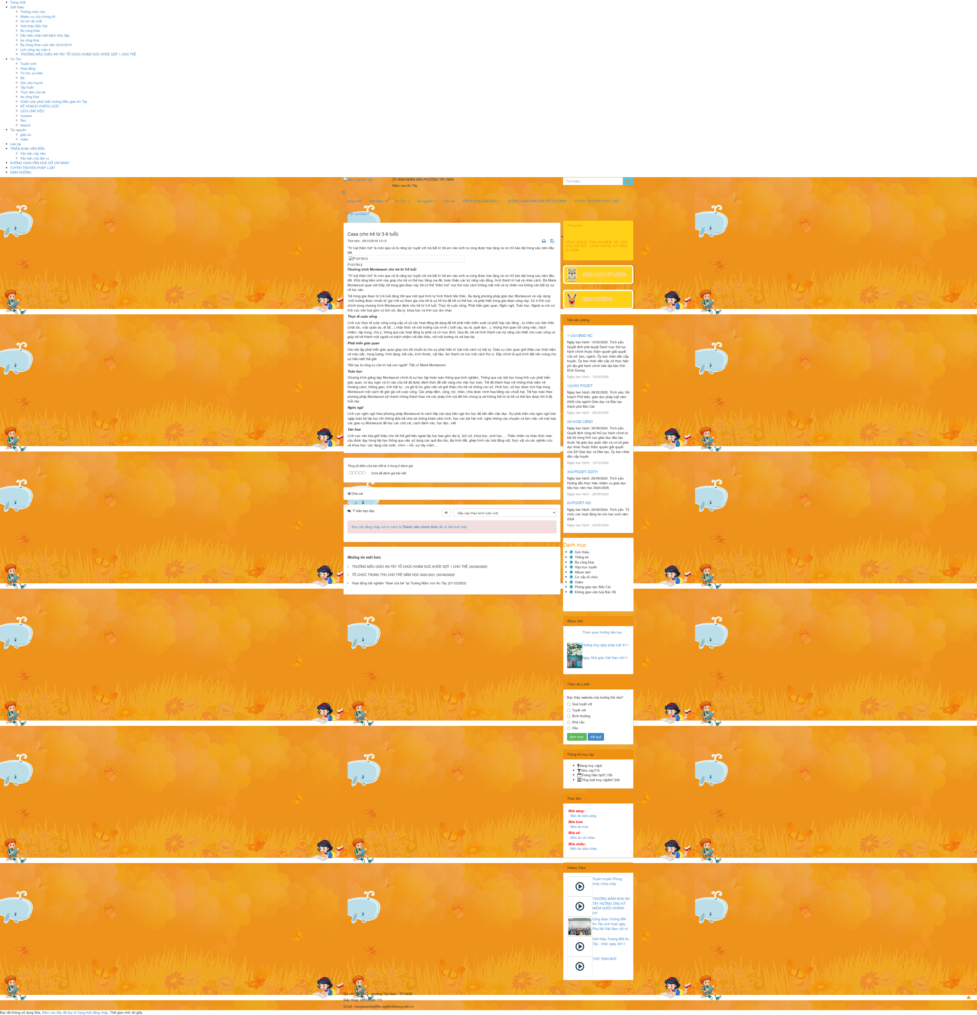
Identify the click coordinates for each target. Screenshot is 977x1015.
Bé (22, 77)
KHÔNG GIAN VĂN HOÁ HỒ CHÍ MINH (39, 162)
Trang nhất (354, 201)
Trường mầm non (32, 11)
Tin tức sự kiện (31, 73)
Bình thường (581, 716)
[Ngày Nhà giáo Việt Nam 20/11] (574, 661)
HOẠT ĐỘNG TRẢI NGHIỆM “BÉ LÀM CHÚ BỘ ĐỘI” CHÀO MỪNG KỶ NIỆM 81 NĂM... (596, 246)
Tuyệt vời (579, 710)
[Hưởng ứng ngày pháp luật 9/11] (574, 649)
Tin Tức (15, 59)
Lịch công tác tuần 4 (35, 49)
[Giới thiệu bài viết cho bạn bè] (537, 240)
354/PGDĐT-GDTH (582, 471)
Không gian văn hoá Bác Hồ (595, 592)
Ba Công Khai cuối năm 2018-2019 (45, 44)
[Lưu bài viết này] (552, 240)
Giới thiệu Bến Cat (33, 25)
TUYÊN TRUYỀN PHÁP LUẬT (32, 167)
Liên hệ (15, 144)
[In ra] (544, 240)
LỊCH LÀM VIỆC (32, 110)
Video (579, 582)
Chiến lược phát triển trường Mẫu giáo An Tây (53, 101)
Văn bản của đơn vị (34, 158)
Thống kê (581, 557)
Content (26, 115)
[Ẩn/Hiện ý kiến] (446, 512)
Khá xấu (578, 722)
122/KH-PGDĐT (580, 385)
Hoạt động (27, 68)
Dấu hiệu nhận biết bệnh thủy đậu (45, 35)
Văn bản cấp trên (33, 153)
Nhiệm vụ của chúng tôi (37, 16)
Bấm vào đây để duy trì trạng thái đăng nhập (75, 1012)
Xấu (575, 728)
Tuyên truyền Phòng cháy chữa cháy (607, 881)
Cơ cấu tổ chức (586, 577)
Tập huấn (27, 87)
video (24, 139)
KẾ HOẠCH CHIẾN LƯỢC (39, 106)
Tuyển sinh (28, 63)
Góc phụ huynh (31, 82)
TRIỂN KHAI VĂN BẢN (27, 148)
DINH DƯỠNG (20, 172)
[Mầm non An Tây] (366, 179)
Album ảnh (583, 572)
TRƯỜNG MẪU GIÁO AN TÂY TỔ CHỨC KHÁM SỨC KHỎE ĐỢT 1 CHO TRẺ (78, 54)
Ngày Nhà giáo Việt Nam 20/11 (605, 657)
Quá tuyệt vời (582, 704)
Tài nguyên (18, 129)
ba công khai (29, 40)
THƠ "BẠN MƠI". (605, 958)
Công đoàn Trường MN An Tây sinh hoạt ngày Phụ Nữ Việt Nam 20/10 (610, 924)
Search (25, 125)
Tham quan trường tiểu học (602, 632)
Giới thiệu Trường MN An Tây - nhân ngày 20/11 (611, 941)
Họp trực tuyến (586, 567)
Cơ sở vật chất (31, 21)
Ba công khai (30, 30)
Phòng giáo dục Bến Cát (593, 587)
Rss (23, 120)
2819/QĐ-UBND (580, 421)
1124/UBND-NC (580, 335)
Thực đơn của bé (32, 92)
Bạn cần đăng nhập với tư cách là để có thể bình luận (409, 526)
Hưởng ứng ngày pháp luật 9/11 (605, 644)
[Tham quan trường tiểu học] (574, 636)
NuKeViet (515, 987)
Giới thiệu (17, 7)
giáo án (25, 134)
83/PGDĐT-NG (579, 502)
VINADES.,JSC (555, 987)
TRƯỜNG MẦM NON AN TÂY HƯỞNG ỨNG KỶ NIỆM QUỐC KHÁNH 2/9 (611, 905)
